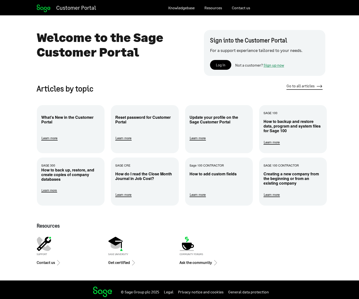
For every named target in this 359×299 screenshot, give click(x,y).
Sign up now (274, 65)
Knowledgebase (181, 7)
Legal (168, 291)
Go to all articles (300, 85)
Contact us (241, 7)
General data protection (248, 291)
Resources (213, 7)
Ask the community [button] (196, 262)
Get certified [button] (119, 262)
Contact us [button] (46, 262)
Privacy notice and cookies (200, 291)
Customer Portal (76, 7)
